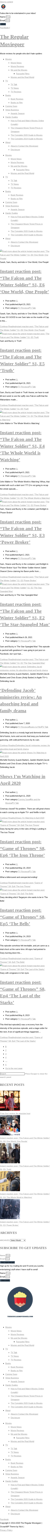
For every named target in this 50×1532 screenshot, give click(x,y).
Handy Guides (11, 117)
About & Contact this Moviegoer (24, 146)
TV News (15, 88)
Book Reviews (17, 99)
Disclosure (15, 149)
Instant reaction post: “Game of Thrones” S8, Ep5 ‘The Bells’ (22, 917)
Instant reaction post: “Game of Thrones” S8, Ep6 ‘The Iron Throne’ (22, 848)
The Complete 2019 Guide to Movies (27, 139)
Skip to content (6, 2)
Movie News (16, 63)
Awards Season (18, 113)
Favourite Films (22, 73)
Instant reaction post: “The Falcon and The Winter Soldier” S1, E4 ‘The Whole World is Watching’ (22, 446)
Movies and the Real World (22, 77)
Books (8, 95)
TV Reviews (16, 92)
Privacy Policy (6, 1530)
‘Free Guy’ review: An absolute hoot (15, 1113)
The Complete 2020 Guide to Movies (27, 135)
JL (17, 301)
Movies (8, 59)
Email (2, 20)
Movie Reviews (17, 66)
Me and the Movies (19, 70)
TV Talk (14, 84)
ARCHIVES (4, 1240)
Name (3, 17)
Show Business (12, 110)
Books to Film (17, 102)
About (7, 142)
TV (6, 81)
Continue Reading (22, 818)
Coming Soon (11, 106)
